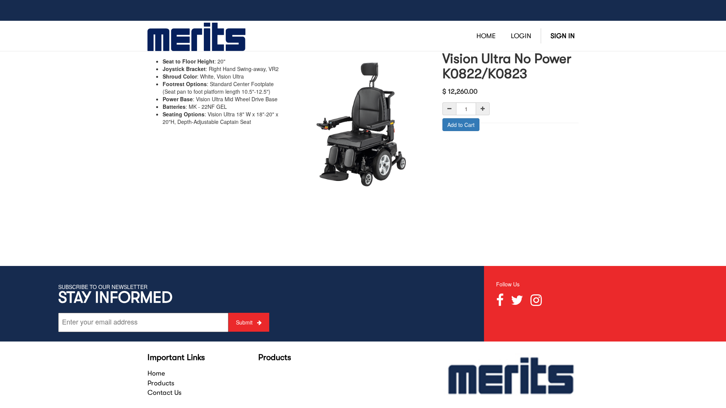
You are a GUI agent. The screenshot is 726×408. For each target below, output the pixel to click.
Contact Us (164, 392)
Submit (245, 322)
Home (156, 373)
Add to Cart (461, 124)
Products (160, 383)
